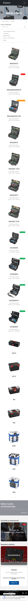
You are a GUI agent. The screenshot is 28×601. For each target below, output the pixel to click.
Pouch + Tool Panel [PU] (8, 38)
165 (14, 423)
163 (14, 399)
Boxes (4, 40)
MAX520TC (14, 195)
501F (14, 446)
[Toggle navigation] (24, 3)
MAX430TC (14, 63)
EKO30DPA (14, 248)
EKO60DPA (14, 274)
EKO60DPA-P (14, 300)
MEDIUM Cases (6, 35)
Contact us (14, 582)
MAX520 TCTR (14, 221)
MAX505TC (14, 142)
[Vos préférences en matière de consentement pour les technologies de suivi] (11, 598)
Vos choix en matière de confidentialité (15, 597)
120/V (14, 353)
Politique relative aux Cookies (9, 593)
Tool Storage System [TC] (9, 31)
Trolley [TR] (5, 33)
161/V (14, 376)
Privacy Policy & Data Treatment (9, 591)
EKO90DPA (14, 327)
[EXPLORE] (14, 54)
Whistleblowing (11, 592)
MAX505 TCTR (14, 169)
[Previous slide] (3, 531)
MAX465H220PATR (14, 90)
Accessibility (16, 591)
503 (14, 492)
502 (14, 469)
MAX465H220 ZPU (14, 116)
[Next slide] (25, 531)
